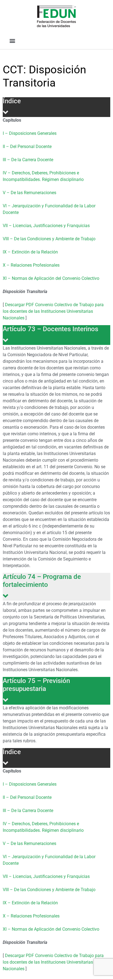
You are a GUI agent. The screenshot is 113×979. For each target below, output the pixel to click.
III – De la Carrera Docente (28, 159)
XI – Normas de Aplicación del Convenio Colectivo (51, 278)
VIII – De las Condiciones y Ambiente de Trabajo (49, 238)
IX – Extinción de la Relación (30, 252)
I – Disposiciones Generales (29, 133)
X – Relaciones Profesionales (31, 265)
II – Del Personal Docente (27, 146)
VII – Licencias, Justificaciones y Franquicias (46, 225)
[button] (12, 40)
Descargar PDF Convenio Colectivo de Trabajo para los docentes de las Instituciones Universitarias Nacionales (53, 311)
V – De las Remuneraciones (29, 192)
